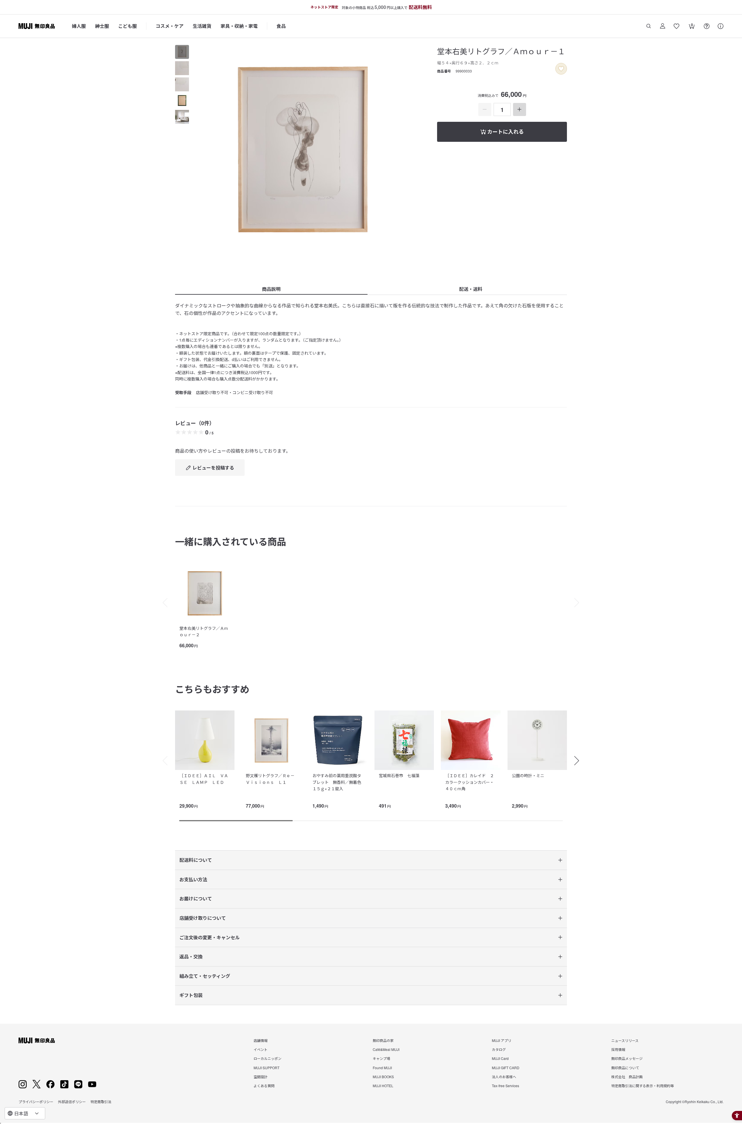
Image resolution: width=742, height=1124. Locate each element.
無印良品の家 (383, 1040)
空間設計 (261, 1076)
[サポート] (720, 26)
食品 (281, 26)
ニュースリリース (625, 1040)
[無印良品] (37, 1040)
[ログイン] (662, 26)
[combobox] (25, 1113)
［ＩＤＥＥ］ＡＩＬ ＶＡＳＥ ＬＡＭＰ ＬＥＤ (203, 779)
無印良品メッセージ (627, 1058)
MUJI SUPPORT (266, 1067)
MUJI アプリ (501, 1040)
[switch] (561, 69)
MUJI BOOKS (383, 1076)
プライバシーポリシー (36, 1101)
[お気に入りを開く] (676, 26)
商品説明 (271, 289)
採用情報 (618, 1049)
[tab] (182, 52)
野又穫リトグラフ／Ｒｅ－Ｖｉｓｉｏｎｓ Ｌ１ (270, 779)
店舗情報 (261, 1040)
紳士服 (102, 26)
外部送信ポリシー (72, 1101)
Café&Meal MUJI (386, 1049)
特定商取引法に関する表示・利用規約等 (642, 1085)
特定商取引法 (100, 1101)
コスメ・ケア (169, 26)
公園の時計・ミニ (528, 775)
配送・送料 (470, 289)
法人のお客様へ (504, 1076)
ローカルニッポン (267, 1058)
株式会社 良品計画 (627, 1076)
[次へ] (579, 602)
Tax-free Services (505, 1085)
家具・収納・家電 (239, 26)
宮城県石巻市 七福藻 (401, 775)
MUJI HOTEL (383, 1085)
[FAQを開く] (707, 26)
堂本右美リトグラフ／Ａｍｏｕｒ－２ (203, 631)
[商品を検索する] (649, 26)
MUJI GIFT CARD (505, 1067)
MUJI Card (500, 1058)
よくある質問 (264, 1085)
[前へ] (162, 602)
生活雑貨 (202, 26)
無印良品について (625, 1067)
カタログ (499, 1049)
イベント (261, 1049)
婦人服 (79, 26)
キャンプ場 (381, 1058)
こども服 (127, 26)
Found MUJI (382, 1067)
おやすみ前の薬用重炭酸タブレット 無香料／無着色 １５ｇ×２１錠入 (338, 782)
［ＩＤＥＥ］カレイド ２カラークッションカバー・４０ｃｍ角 (469, 782)
